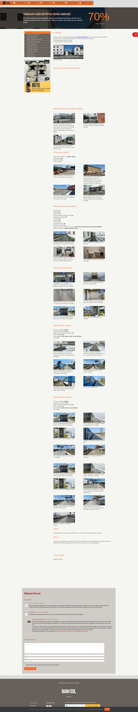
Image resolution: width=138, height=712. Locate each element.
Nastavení (100, 709)
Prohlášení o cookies (93, 709)
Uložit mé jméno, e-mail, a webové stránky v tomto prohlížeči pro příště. (42, 664)
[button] (90, 3)
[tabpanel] (83, 49)
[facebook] (47, 706)
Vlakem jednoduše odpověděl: (38, 619)
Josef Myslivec (32, 612)
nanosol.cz (69, 696)
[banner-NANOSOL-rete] (37, 60)
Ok (107, 709)
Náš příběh (33, 705)
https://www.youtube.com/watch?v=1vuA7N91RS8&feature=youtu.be (72, 631)
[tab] (37, 32)
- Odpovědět (40, 603)
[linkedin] (50, 706)
